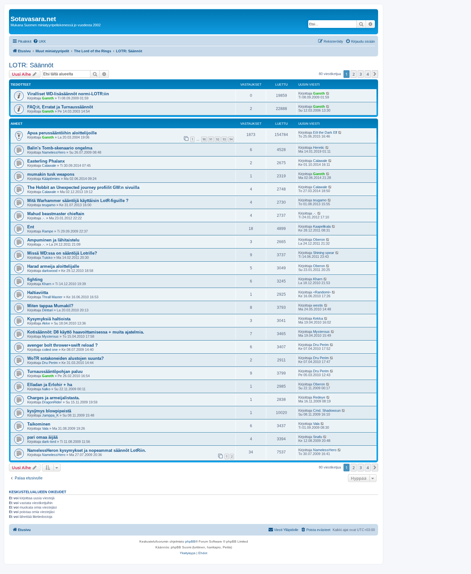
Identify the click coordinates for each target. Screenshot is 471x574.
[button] (375, 74)
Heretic (318, 147)
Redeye (319, 397)
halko (46, 389)
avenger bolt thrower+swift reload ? (62, 345)
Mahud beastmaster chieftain (55, 213)
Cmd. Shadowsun (327, 410)
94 (231, 139)
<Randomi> (322, 292)
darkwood (49, 271)
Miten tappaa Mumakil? (50, 305)
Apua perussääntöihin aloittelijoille (62, 133)
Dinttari (47, 310)
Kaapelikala (322, 226)
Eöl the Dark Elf (325, 132)
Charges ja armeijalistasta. (53, 397)
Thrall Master (52, 297)
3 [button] (360, 74)
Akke (46, 323)
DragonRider (52, 402)
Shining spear (323, 253)
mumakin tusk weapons (50, 174)
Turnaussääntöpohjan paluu (55, 371)
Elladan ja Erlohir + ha (49, 384)
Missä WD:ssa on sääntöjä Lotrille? (62, 253)
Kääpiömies (51, 179)
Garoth (48, 98)
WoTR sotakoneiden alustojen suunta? (65, 358)
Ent (30, 226)
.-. (43, 218)
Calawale (49, 165)
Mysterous (50, 336)
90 (204, 139)
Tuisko (47, 257)
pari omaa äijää (42, 437)
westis (318, 305)
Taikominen (38, 424)
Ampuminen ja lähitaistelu (53, 240)
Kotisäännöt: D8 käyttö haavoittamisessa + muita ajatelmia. (85, 332)
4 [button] (368, 74)
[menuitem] (39, 41)
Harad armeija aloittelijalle (53, 266)
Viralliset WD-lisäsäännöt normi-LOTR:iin (68, 93)
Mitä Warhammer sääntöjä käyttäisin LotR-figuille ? (77, 200)
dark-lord (49, 441)
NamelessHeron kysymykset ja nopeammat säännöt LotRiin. (86, 450)
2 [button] (353, 74)
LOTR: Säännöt (31, 65)
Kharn (46, 284)
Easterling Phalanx (46, 161)
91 (210, 139)
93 (224, 139)
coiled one (50, 349)
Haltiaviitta (37, 292)
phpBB (190, 541)
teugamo (48, 205)
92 (217, 139)
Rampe (47, 231)
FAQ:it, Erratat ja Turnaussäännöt (60, 107)
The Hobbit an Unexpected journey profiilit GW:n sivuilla (83, 187)
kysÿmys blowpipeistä (49, 411)
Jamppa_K (50, 415)
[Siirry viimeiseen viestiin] (328, 93)
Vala (45, 428)
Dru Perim (321, 345)
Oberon (319, 239)
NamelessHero (53, 152)
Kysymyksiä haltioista (48, 319)
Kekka (318, 318)
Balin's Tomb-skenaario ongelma (59, 148)
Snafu (317, 437)
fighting (35, 279)
